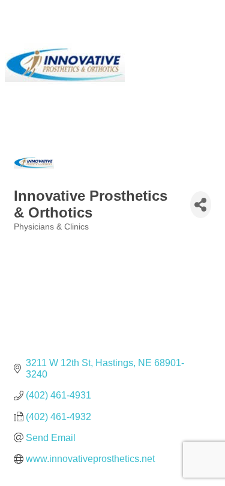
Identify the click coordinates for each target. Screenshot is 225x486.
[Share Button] (200, 204)
